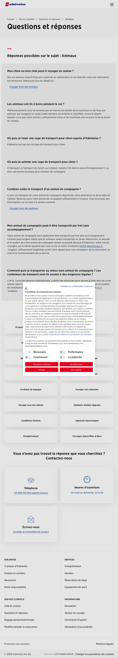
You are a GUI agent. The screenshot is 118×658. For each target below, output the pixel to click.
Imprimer (89, 286)
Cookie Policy (31, 337)
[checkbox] (62, 352)
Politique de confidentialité (71, 286)
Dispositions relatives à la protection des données (70, 334)
